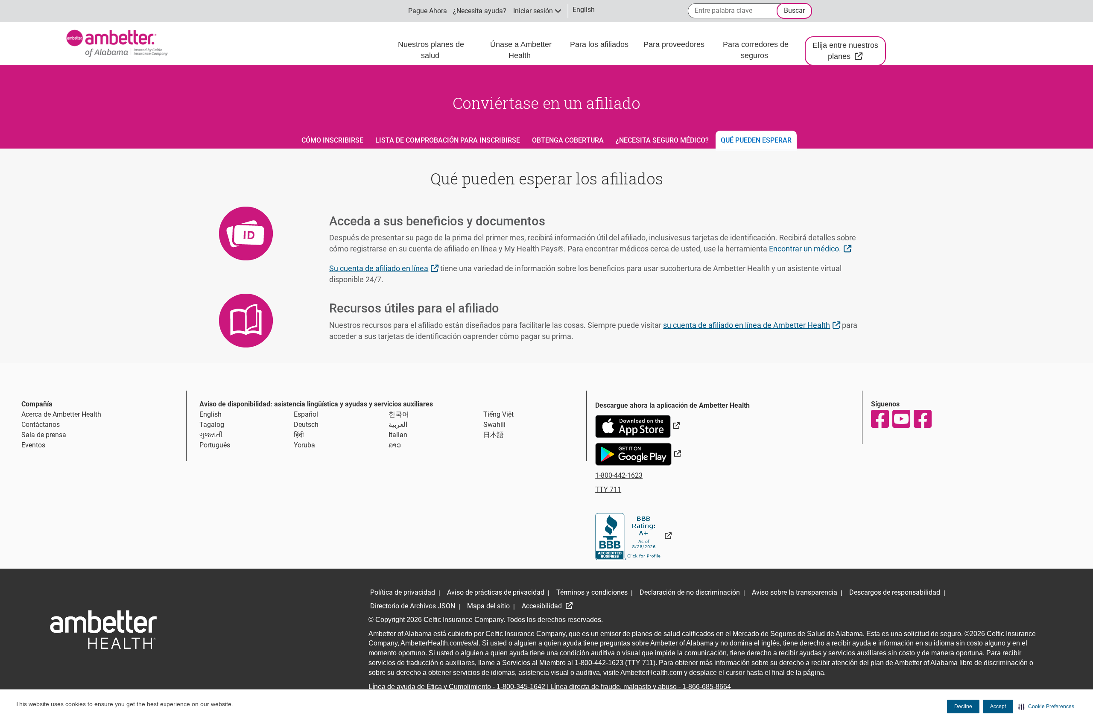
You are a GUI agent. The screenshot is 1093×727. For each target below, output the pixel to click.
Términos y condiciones (592, 592)
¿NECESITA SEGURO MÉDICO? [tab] (662, 140)
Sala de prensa (43, 435)
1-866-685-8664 (706, 686)
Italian (398, 435)
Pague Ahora (427, 11)
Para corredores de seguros (756, 50)
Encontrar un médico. (811, 248)
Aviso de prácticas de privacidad (495, 592)
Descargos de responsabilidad (894, 592)
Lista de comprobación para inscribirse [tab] (447, 140)
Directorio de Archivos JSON (412, 606)
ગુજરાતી (211, 435)
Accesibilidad (543, 606)
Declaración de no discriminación (690, 592)
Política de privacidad (402, 592)
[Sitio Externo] (633, 536)
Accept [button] (998, 706)
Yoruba (304, 445)
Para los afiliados (600, 44)
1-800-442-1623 (619, 475)
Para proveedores (675, 44)
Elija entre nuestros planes (849, 51)
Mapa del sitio (488, 606)
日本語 (493, 435)
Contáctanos (40, 424)
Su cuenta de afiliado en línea (384, 268)
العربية (398, 424)
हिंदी (299, 435)
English (210, 414)
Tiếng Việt (498, 414)
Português (214, 445)
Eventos (33, 445)
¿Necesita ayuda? (479, 11)
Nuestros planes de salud (431, 50)
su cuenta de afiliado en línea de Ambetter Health (752, 325)
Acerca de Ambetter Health (61, 414)
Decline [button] (963, 706)
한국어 (399, 414)
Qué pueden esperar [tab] (756, 140)
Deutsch (306, 424)
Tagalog (211, 424)
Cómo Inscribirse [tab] (332, 140)
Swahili (494, 424)
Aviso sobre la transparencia (794, 592)
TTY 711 (608, 489)
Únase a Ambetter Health (521, 50)
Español (306, 414)
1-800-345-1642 (521, 686)
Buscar (794, 10)
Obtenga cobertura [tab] (568, 140)
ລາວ (395, 445)
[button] (1046, 706)
